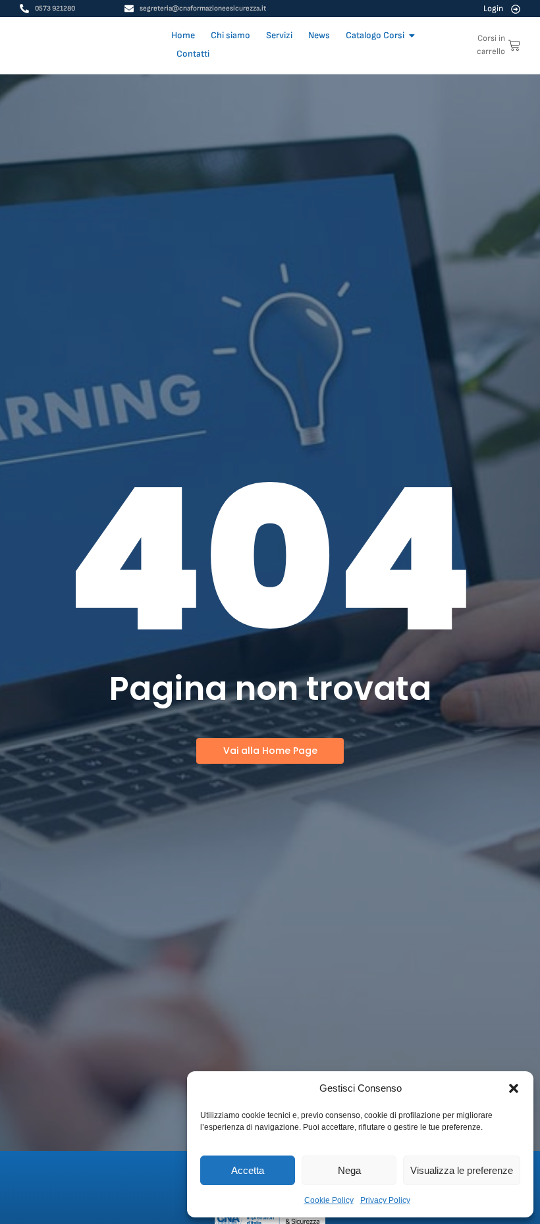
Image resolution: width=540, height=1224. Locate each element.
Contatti (192, 53)
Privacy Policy (385, 1200)
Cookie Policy (329, 1200)
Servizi (279, 35)
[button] (513, 1088)
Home (183, 35)
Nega (349, 1170)
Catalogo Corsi (375, 35)
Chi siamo (230, 35)
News (319, 35)
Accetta (247, 1170)
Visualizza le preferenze (461, 1170)
